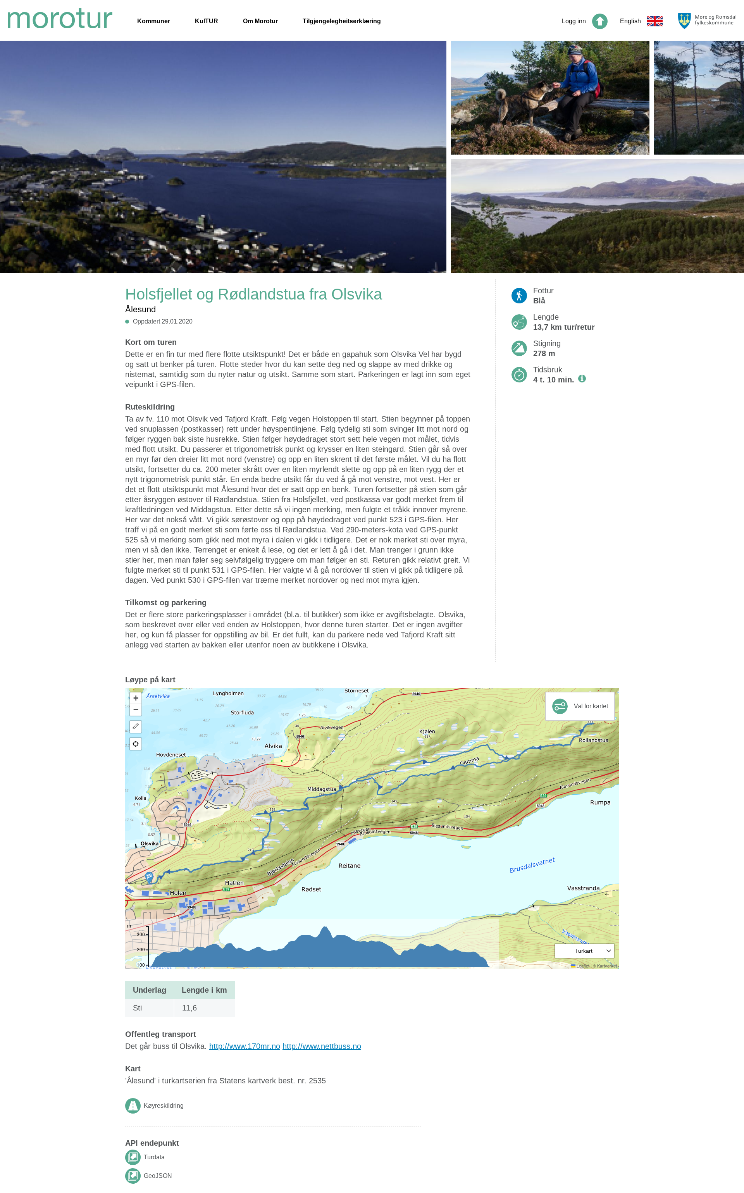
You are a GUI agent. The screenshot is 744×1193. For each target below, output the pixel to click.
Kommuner (153, 21)
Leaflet (582, 965)
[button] (149, 878)
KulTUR (206, 21)
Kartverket (607, 965)
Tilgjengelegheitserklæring (342, 21)
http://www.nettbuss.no (321, 1046)
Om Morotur (260, 21)
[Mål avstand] (135, 727)
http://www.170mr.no (244, 1046)
